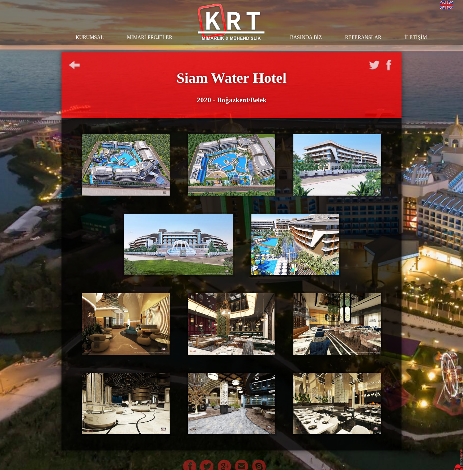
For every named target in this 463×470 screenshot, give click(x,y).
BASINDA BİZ (306, 37)
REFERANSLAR (363, 37)
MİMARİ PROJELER (149, 37)
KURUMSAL (90, 37)
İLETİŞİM (415, 37)
